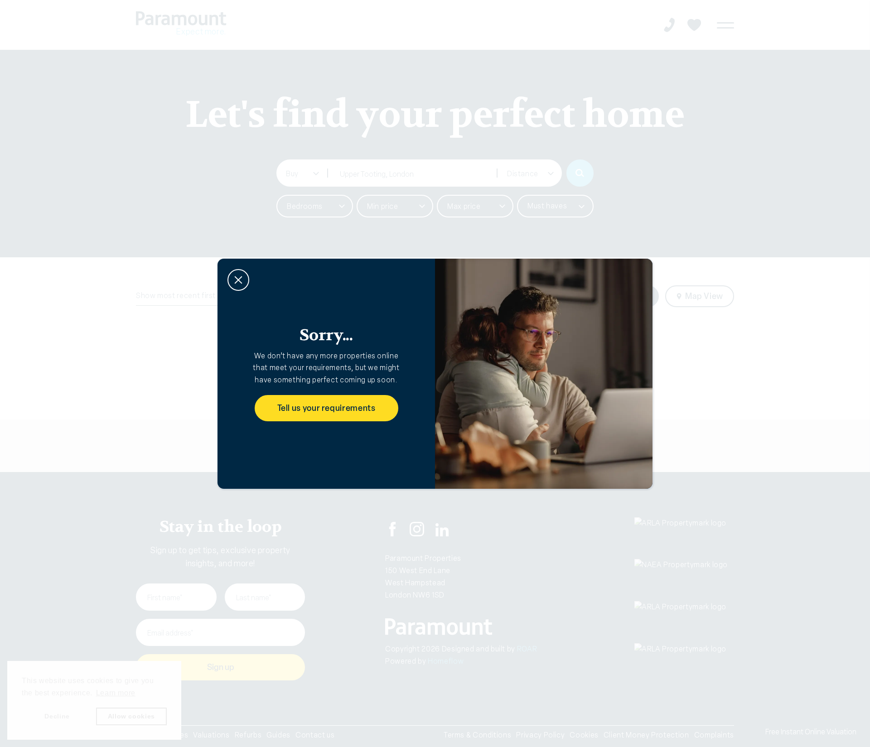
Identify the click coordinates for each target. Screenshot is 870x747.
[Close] (238, 280)
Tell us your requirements (326, 408)
